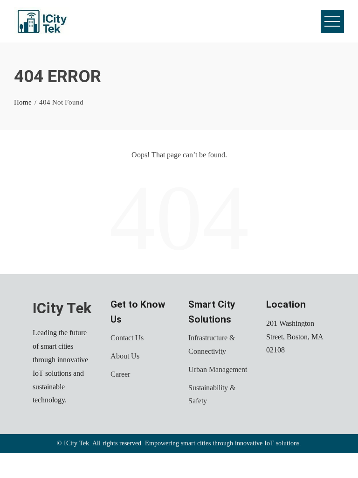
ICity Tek (62, 308)
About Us (124, 356)
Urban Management (217, 369)
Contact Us (127, 338)
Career (120, 374)
